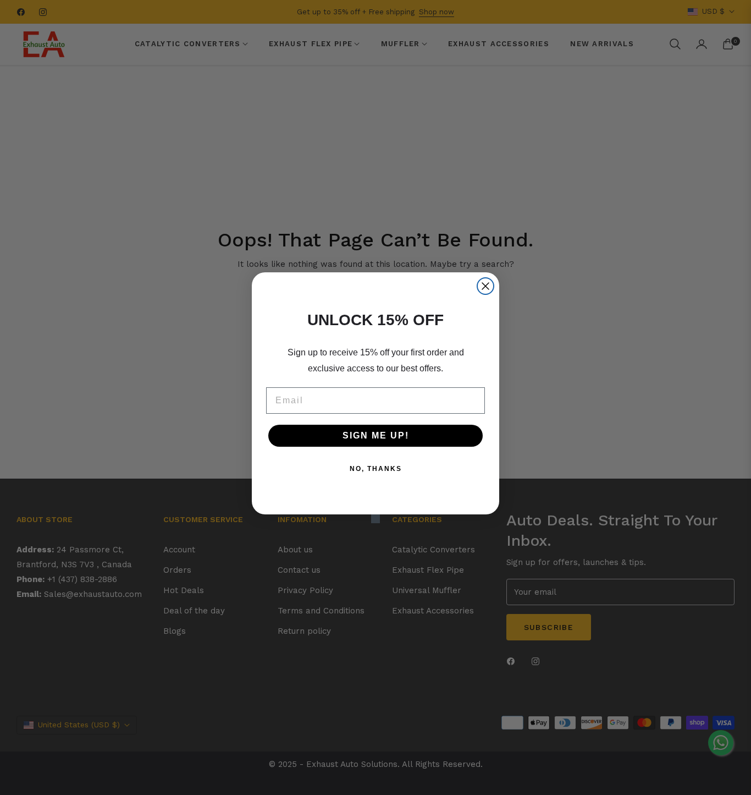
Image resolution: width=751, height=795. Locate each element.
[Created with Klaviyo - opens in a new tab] (375, 518)
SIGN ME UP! (376, 435)
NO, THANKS (376, 469)
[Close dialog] (485, 286)
